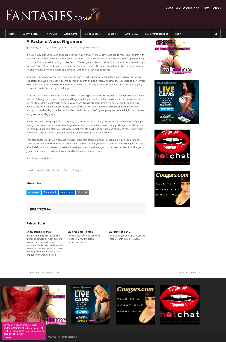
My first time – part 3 (80, 231)
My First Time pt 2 (119, 231)
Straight (77, 170)
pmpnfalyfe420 (58, 47)
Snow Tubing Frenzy (38, 231)
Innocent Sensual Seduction (42, 272)
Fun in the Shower (187, 272)
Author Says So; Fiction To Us (43, 170)
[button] (216, 33)
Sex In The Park (91, 47)
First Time (78, 47)
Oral (66, 170)
